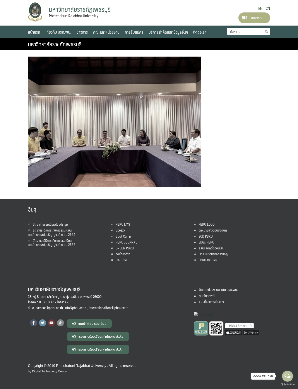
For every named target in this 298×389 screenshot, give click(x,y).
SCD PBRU (204, 236)
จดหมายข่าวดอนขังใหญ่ (211, 230)
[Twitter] (42, 322)
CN (268, 8)
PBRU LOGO (205, 224)
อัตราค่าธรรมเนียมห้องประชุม (49, 224)
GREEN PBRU (123, 248)
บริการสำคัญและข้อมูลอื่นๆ (168, 31)
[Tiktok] (60, 322)
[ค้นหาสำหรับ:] (248, 31)
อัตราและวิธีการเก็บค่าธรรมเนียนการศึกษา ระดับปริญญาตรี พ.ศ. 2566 (51, 242)
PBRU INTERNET (208, 260)
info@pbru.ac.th (75, 308)
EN (260, 8)
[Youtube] (51, 322)
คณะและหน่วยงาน (106, 31)
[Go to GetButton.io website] (288, 384)
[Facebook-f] (33, 322)
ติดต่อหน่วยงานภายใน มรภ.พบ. (217, 289)
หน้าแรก (34, 31)
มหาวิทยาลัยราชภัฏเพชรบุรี (55, 44)
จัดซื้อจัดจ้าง (121, 254)
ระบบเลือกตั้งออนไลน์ (210, 248)
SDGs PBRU (205, 242)
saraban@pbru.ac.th (49, 308)
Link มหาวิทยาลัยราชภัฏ (212, 254)
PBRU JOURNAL (125, 242)
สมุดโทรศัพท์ (205, 296)
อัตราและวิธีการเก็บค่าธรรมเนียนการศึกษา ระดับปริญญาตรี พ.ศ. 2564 (51, 232)
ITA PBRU (120, 260)
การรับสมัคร (134, 31)
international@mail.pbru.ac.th (108, 308)
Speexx (119, 230)
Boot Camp (122, 236)
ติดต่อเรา (199, 31)
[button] (89, 323)
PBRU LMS (121, 224)
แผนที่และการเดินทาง (210, 301)
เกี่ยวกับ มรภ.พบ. (58, 31)
